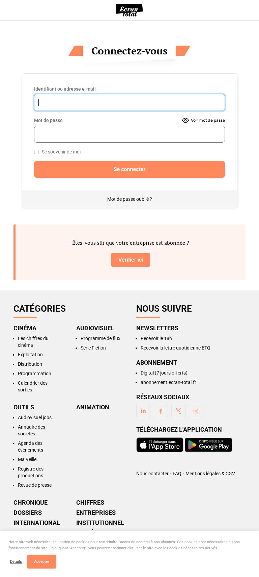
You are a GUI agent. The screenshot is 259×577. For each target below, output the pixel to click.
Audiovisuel (95, 328)
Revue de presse (35, 485)
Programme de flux (100, 338)
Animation (92, 407)
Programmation (34, 373)
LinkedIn (143, 411)
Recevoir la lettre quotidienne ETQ (175, 348)
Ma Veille (27, 459)
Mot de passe (48, 120)
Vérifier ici (130, 260)
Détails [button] (16, 561)
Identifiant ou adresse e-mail (65, 89)
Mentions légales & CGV (210, 473)
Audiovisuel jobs (35, 417)
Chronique (30, 502)
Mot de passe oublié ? (129, 199)
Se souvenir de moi (61, 151)
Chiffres (90, 502)
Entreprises (96, 512)
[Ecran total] (129, 10)
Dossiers (27, 512)
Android (208, 444)
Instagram (196, 411)
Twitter (178, 411)
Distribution (30, 364)
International (36, 523)
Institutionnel (99, 523)
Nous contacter (152, 473)
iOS (159, 444)
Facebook (161, 411)
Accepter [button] (41, 561)
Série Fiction (93, 348)
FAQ (177, 473)
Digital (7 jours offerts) (164, 373)
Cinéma (24, 328)
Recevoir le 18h (156, 338)
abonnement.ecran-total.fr (168, 382)
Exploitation (30, 354)
